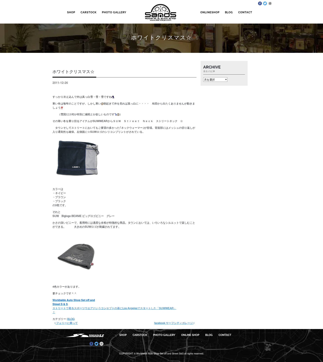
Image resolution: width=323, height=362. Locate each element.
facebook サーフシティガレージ (173, 323)
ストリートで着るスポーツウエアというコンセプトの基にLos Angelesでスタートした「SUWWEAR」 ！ (114, 306)
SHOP (71, 12)
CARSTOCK (89, 12)
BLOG (229, 12)
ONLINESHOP (210, 12)
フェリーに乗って (67, 323)
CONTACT (245, 12)
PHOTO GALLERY (114, 12)
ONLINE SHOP (190, 335)
